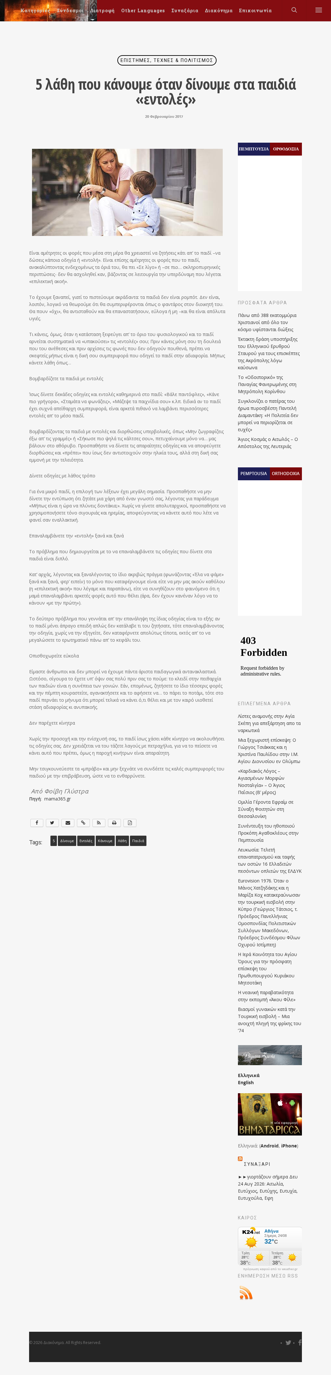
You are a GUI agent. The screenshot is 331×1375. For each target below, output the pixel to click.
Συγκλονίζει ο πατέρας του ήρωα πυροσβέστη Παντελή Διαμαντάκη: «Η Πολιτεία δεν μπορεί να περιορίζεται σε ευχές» (268, 415)
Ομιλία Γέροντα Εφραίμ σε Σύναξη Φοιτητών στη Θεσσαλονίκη (266, 809)
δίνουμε (67, 841)
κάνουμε (105, 841)
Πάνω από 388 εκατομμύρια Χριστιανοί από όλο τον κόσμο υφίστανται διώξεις (267, 322)
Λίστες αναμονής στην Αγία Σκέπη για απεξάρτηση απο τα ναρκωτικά (269, 723)
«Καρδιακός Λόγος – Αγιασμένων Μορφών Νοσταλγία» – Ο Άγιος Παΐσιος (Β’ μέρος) (261, 781)
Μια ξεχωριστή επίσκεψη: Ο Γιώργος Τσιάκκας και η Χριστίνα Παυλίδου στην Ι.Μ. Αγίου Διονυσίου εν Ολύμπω (269, 750)
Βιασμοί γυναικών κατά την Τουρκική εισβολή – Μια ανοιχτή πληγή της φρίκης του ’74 (269, 1020)
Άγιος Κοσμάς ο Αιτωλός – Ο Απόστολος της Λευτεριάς (268, 442)
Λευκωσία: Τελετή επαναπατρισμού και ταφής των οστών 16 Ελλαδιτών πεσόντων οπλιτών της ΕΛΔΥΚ (270, 860)
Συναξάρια (184, 10)
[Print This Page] (114, 823)
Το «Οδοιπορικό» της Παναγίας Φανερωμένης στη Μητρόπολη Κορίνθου (267, 384)
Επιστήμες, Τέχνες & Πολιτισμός (167, 60)
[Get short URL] (83, 823)
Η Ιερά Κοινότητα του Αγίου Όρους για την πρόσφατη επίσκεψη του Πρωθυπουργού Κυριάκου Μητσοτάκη (267, 968)
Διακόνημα (219, 10)
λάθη (122, 841)
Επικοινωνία (255, 10)
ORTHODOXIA (286, 473)
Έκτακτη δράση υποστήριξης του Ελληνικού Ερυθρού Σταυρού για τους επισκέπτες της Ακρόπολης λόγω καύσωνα (269, 353)
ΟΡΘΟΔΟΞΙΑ (286, 149)
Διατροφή (102, 10)
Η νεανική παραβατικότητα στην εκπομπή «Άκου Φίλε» (266, 996)
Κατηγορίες (35, 10)
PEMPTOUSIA (253, 473)
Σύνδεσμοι (70, 10)
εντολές (86, 841)
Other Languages (143, 10)
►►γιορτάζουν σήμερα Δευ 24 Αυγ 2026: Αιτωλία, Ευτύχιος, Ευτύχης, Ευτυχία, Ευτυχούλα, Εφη (268, 1187)
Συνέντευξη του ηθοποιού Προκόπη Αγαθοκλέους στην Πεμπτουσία (268, 833)
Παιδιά (138, 841)
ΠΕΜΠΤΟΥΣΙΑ (254, 149)
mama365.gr (56, 799)
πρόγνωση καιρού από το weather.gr (270, 1269)
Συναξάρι (257, 1164)
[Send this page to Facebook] (36, 823)
